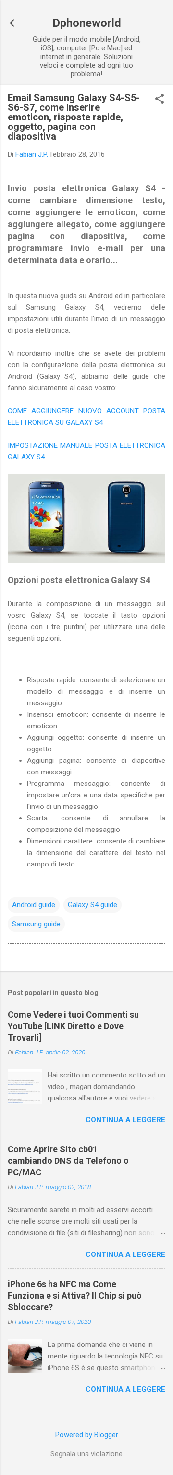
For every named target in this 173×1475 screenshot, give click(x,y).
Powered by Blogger (86, 1434)
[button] (159, 99)
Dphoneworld (86, 23)
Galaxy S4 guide (92, 905)
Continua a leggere (125, 1119)
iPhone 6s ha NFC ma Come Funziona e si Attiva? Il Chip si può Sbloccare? (75, 1295)
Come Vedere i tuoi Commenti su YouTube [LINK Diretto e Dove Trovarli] (73, 1025)
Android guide (33, 905)
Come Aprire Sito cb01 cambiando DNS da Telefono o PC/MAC (68, 1160)
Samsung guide (36, 924)
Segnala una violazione (86, 1454)
